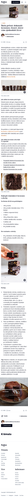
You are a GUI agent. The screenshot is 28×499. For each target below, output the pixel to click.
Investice (3, 453)
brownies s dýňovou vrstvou (10, 131)
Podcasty (17, 459)
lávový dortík (11, 77)
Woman (17, 457)
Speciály (17, 453)
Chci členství (16, 2)
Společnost (3, 457)
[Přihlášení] (22, 2)
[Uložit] (26, 42)
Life (2, 461)
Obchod (3, 474)
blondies (3, 135)
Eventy (16, 472)
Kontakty (17, 480)
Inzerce (16, 476)
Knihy (2, 476)
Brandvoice (17, 465)
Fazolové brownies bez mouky (12, 169)
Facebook (3, 495)
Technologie (4, 459)
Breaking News (18, 463)
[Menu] (25, 2)
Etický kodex (18, 484)
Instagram (11, 495)
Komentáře (17, 455)
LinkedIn (16, 495)
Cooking (3, 463)
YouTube (21, 495)
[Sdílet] (24, 42)
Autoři (2, 472)
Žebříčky (3, 465)
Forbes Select (4, 478)
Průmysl (3, 455)
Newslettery (17, 461)
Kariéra (16, 478)
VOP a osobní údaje (19, 482)
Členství (17, 474)
